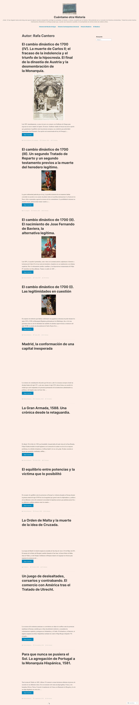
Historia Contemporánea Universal (68, 26)
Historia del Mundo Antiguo (47, 26)
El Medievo (96, 26)
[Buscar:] (104, 39)
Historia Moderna (86, 26)
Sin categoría (35, 140)
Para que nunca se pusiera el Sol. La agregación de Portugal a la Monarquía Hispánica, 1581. (48, 658)
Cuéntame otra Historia (69, 17)
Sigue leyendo (27, 135)
